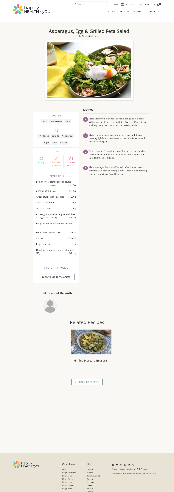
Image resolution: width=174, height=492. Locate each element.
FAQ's (89, 485)
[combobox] (91, 4)
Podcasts (90, 482)
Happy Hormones (69, 473)
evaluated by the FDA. (147, 473)
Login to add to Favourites (56, 277)
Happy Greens (67, 479)
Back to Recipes (89, 382)
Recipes (138, 11)
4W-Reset (43, 136)
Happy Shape (67, 489)
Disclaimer (131, 469)
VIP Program (142, 469)
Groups (90, 479)
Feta (54, 142)
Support (154, 11)
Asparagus (68, 136)
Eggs (46, 142)
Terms (122, 469)
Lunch (44, 121)
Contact (90, 470)
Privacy (115, 469)
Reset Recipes (55, 121)
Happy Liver (67, 482)
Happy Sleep (67, 476)
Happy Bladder (68, 485)
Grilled (64, 142)
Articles (124, 11)
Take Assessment (93, 476)
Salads (67, 121)
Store (111, 11)
